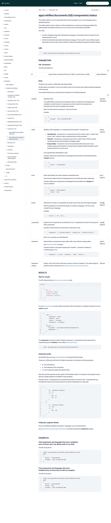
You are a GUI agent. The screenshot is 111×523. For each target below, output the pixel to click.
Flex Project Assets (12, 162)
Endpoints (6, 13)
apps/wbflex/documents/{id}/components (16, 133)
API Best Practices (8, 186)
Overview (6, 10)
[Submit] (88, 3)
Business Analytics (8, 59)
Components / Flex (12, 128)
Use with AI (95, 10)
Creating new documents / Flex (15, 125)
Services (6, 49)
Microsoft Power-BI (10, 169)
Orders (6, 52)
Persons (6, 38)
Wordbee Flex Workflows (12, 88)
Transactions (11, 146)
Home (80, 3)
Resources (6, 35)
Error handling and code (9, 17)
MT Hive (8, 165)
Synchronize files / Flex (13, 111)
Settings (6, 74)
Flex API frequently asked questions (12, 157)
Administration (7, 63)
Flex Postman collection (13, 153)
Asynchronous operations (10, 179)
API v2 (44, 10)
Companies (7, 42)
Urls (5, 70)
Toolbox (8, 172)
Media (5, 67)
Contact (76, 3)
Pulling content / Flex (12, 107)
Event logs (10, 149)
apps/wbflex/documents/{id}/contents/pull (53, 429)
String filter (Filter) (51, 244)
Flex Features (11, 91)
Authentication (7, 20)
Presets (6, 77)
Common (6, 183)
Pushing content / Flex (13, 104)
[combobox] (97, 3)
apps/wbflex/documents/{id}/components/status (16, 138)
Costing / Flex (11, 118)
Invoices (6, 45)
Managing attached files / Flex (15, 121)
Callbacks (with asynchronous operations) (76, 265)
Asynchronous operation (61, 280)
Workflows (6, 31)
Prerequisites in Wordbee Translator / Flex (13, 96)
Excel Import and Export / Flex (14, 114)
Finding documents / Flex (13, 100)
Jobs (5, 28)
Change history (7, 190)
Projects (6, 24)
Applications (7, 81)
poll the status (48, 306)
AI (6, 176)
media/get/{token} (71, 342)
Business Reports (8, 56)
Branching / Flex (11, 142)
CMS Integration (9, 84)
